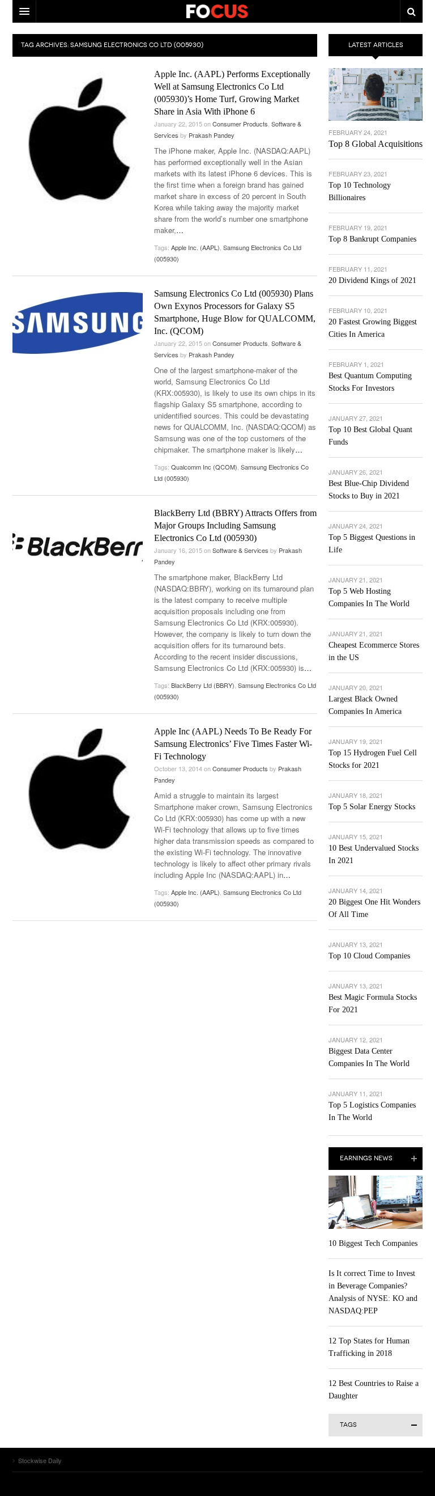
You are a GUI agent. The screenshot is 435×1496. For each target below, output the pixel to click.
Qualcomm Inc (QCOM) (204, 466)
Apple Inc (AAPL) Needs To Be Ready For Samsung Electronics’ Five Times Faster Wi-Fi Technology (233, 743)
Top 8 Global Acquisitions (376, 144)
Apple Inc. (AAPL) (195, 247)
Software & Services (240, 550)
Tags (348, 1425)
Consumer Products (240, 123)
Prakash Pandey (211, 135)
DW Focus (217, 11)
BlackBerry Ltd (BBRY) (202, 685)
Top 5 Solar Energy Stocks (372, 806)
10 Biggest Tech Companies (373, 1243)
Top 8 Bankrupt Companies (372, 239)
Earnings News (366, 1158)
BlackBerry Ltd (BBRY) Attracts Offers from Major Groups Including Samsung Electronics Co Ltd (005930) (235, 525)
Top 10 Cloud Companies (369, 956)
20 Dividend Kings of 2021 (372, 280)
